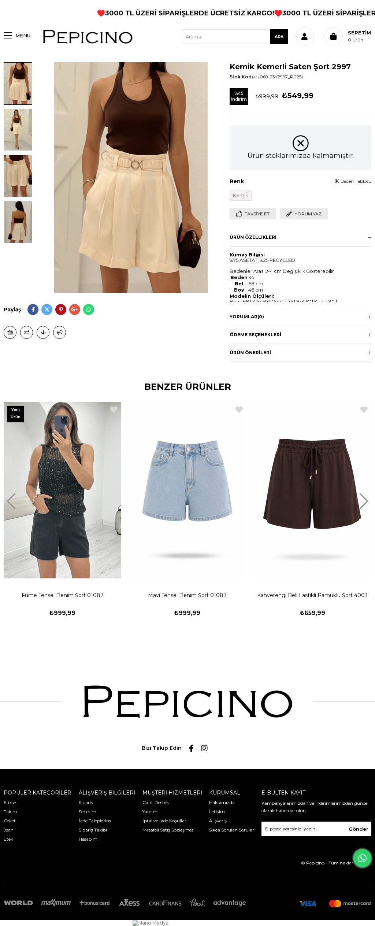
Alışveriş (218, 820)
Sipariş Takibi (93, 830)
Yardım (149, 811)
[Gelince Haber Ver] (59, 332)
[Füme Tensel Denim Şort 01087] (62, 490)
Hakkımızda (222, 802)
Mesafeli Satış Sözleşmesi (168, 830)
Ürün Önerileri (250, 352)
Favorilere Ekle (114, 410)
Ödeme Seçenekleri (255, 334)
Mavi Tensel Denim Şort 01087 (187, 595)
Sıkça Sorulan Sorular (231, 830)
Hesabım (88, 839)
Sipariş (86, 802)
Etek (8, 839)
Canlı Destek (155, 802)
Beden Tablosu (355, 181)
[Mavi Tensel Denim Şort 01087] (187, 490)
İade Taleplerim (95, 820)
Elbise (10, 802)
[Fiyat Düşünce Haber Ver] (43, 332)
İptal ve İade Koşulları (165, 820)
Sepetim (87, 811)
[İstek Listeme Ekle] (10, 332)
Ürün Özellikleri (253, 237)
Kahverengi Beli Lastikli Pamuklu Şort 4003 (312, 595)
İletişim (217, 811)
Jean (9, 830)
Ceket (10, 820)
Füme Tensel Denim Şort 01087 (63, 595)
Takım (10, 811)
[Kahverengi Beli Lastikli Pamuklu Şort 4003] (312, 490)
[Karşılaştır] (26, 332)
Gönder (358, 829)
